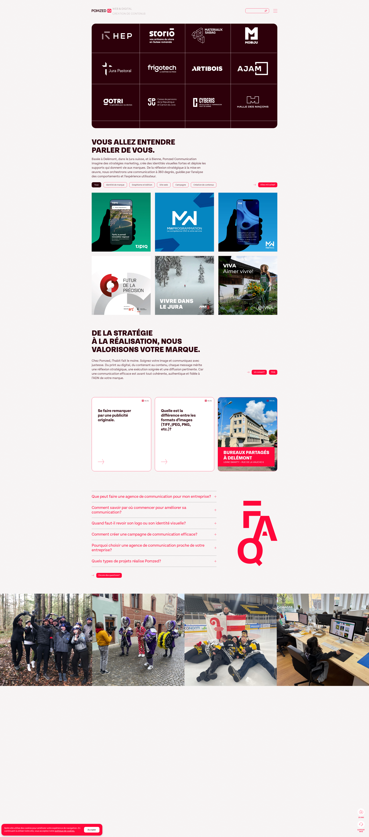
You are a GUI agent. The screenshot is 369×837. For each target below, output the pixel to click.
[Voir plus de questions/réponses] (257, 534)
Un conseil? (259, 372)
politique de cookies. (65, 831)
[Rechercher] (266, 10)
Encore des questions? (109, 575)
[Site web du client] (147, 248)
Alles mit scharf (267, 185)
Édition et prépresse (127, 11)
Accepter (91, 829)
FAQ (273, 372)
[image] (46, 640)
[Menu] (275, 10)
